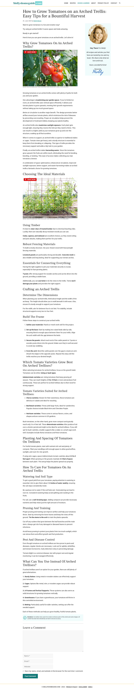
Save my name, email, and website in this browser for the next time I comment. (54, 671)
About (93, 3)
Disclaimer (83, 687)
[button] (119, 3)
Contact (114, 3)
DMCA (90, 687)
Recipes (73, 3)
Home (66, 3)
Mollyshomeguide (24, 3)
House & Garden (83, 3)
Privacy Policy (103, 3)
